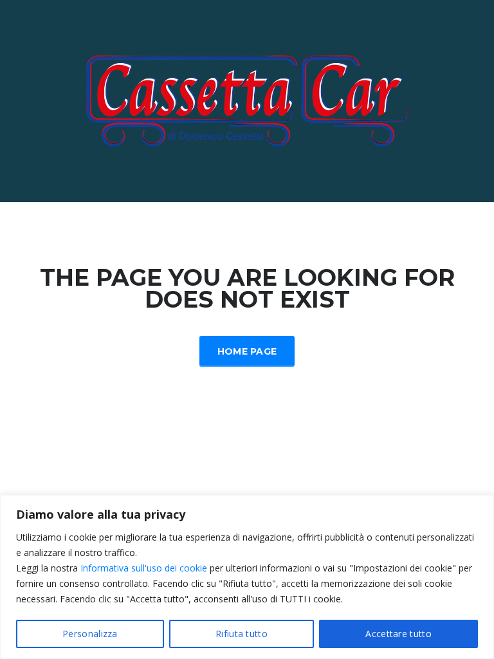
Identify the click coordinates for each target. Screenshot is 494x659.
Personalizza (90, 633)
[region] (247, 577)
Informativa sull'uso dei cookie (143, 568)
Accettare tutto (398, 633)
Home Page (247, 351)
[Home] (247, 100)
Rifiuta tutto (241, 633)
